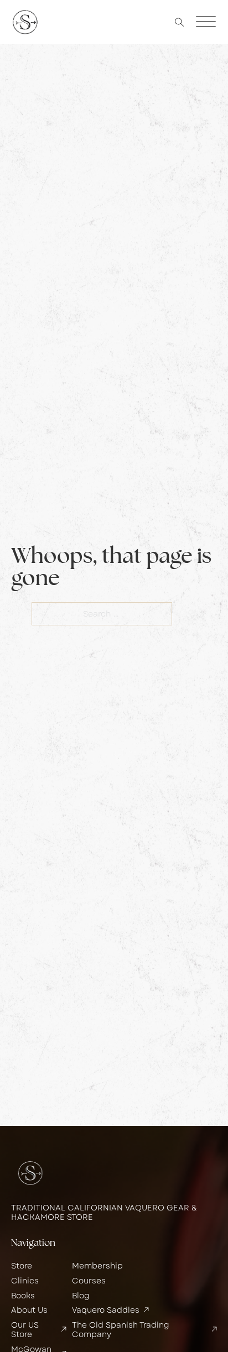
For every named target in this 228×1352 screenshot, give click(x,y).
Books (23, 1296)
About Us (29, 1310)
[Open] (206, 22)
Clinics (25, 1281)
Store (21, 1266)
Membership (97, 1266)
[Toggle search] (179, 22)
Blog (81, 1296)
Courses (89, 1281)
